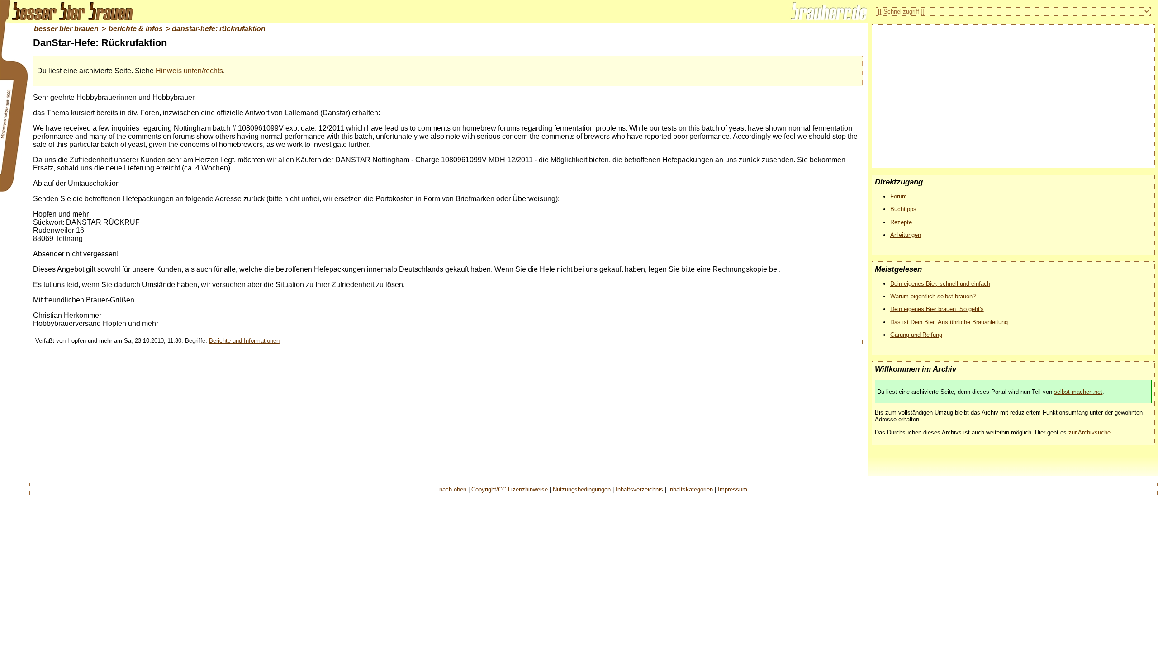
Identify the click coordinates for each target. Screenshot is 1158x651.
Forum (898, 196)
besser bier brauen (66, 29)
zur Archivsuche (1089, 432)
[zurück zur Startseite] (68, 11)
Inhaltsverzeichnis (639, 489)
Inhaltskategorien (690, 489)
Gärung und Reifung (916, 334)
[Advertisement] (1013, 92)
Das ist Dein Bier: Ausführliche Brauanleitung (949, 322)
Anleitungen (905, 234)
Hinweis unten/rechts (189, 71)
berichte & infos (136, 29)
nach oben (452, 489)
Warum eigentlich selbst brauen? (933, 296)
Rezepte (901, 222)
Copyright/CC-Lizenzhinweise (509, 489)
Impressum (732, 489)
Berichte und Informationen (244, 340)
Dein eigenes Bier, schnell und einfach (940, 283)
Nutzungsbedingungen (582, 489)
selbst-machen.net (1078, 391)
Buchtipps (903, 209)
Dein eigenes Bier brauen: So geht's (937, 309)
